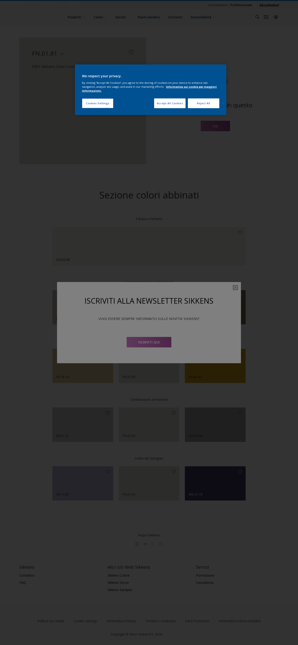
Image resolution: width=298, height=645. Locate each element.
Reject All (203, 103)
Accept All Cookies (170, 103)
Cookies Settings (97, 103)
